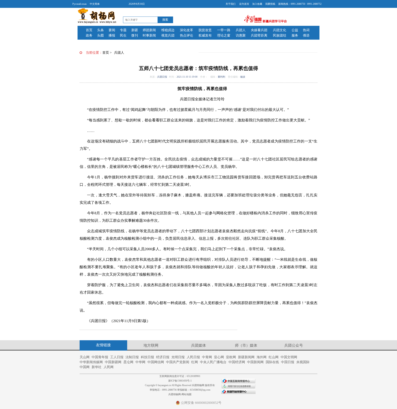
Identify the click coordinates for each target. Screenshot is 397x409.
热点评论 (186, 35)
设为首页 (244, 3)
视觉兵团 (168, 35)
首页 (89, 30)
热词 (306, 30)
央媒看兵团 (259, 30)
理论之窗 (223, 35)
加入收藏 (257, 3)
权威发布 (205, 35)
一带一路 (223, 30)
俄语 (306, 35)
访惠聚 (241, 35)
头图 (100, 35)
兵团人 (241, 30)
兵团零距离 (259, 35)
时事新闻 (149, 35)
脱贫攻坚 (205, 30)
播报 (112, 35)
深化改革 (186, 30)
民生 (123, 35)
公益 (295, 30)
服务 (295, 35)
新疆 (134, 30)
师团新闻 (149, 30)
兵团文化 (279, 30)
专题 (123, 30)
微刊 (134, 35)
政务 (89, 35)
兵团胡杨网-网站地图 (179, 394)
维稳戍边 (168, 30)
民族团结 (279, 35)
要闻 (112, 30)
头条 (100, 30)
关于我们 (231, 3)
